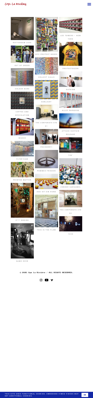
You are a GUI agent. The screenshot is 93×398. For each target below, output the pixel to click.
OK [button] (85, 395)
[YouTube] (48, 280)
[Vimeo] (53, 280)
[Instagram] (42, 280)
